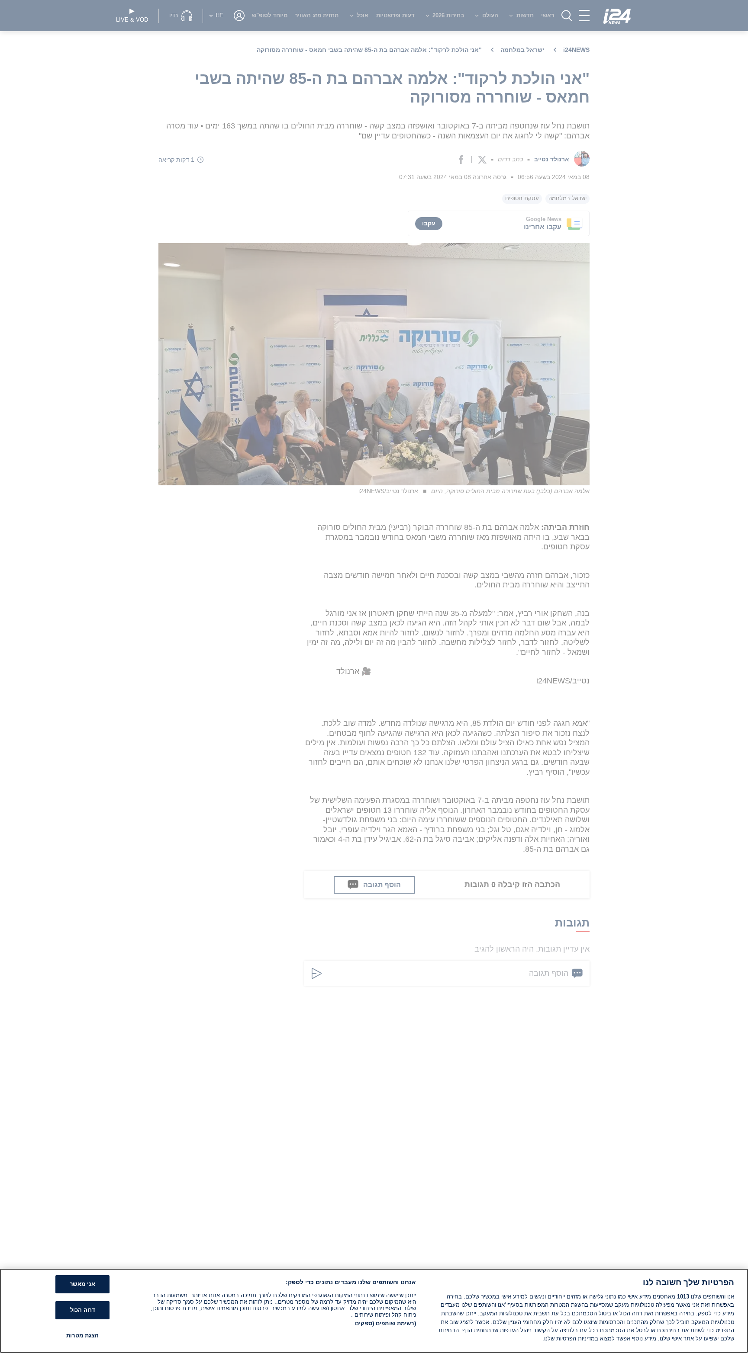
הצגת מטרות (82, 1335)
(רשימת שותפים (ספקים (385, 1323)
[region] (374, 1311)
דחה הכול (82, 1310)
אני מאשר (82, 1284)
